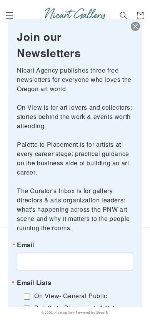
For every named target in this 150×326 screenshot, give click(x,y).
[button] (9, 15)
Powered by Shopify (92, 312)
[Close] (135, 26)
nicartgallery (65, 312)
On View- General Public (70, 295)
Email (25, 245)
